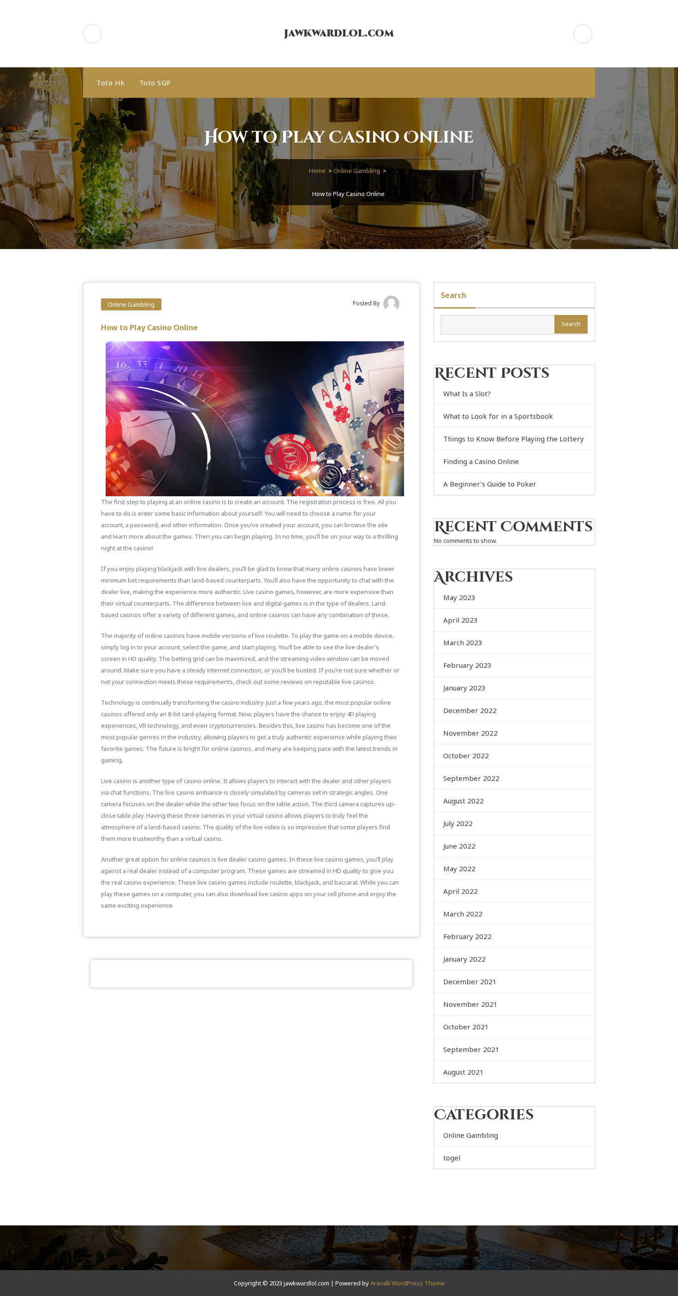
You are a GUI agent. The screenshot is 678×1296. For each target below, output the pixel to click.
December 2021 (470, 981)
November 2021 (470, 1004)
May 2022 (459, 868)
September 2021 (471, 1049)
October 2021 (466, 1026)
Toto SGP (155, 82)
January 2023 (464, 687)
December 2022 (470, 710)
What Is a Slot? (467, 393)
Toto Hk (110, 82)
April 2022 (460, 891)
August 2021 (463, 1071)
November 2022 (470, 732)
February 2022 (467, 936)
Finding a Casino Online (481, 461)
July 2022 (458, 823)
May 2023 (459, 597)
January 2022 (464, 958)
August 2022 (463, 800)
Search (453, 295)
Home (317, 170)
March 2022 (462, 913)
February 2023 (467, 665)
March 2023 (462, 642)
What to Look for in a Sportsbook (498, 416)
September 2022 (471, 778)
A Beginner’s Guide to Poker (489, 483)
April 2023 (460, 619)
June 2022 (459, 845)
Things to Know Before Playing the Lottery (513, 438)
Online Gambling (356, 170)
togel (451, 1157)
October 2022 (466, 755)
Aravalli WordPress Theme (407, 1283)
